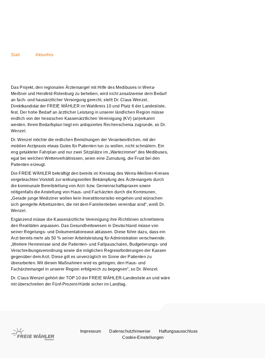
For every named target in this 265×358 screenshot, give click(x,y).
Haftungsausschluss (178, 331)
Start (15, 55)
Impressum (90, 331)
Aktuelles (44, 55)
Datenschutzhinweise (129, 331)
